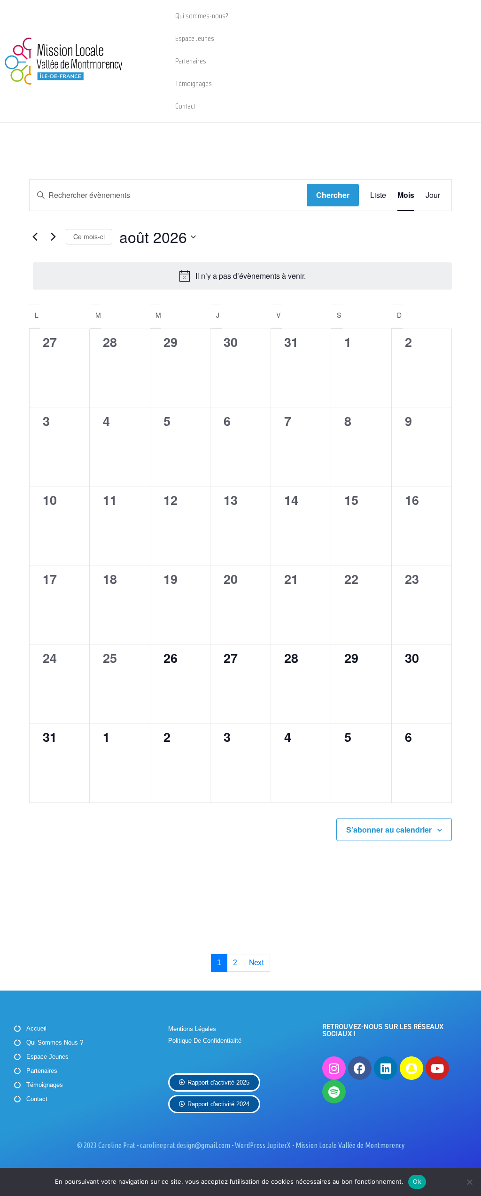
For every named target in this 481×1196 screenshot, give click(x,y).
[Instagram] (334, 1068)
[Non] (469, 1182)
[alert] (242, 276)
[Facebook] (360, 1068)
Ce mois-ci (89, 236)
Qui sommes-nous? (201, 16)
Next (256, 962)
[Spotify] (334, 1091)
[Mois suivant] (53, 237)
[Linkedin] (385, 1068)
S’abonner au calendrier (389, 829)
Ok (417, 1181)
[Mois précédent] (34, 237)
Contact (185, 106)
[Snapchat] (411, 1068)
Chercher (332, 194)
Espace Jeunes (194, 38)
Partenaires (190, 61)
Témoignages (193, 83)
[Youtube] (437, 1068)
